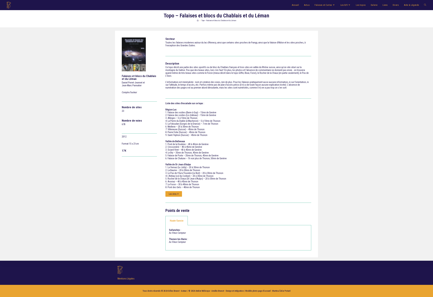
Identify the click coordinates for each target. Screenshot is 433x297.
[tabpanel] (238, 237)
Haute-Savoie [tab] (176, 220)
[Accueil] (198, 20)
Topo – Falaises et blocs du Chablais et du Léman (218, 20)
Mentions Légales (126, 278)
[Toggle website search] (425, 5)
